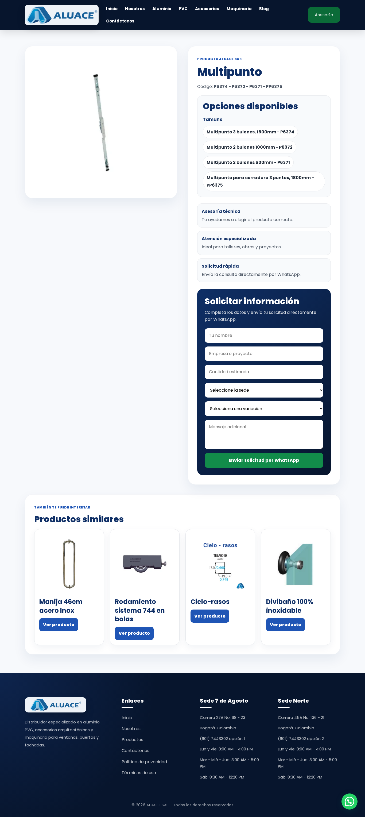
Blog (264, 8)
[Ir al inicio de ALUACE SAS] (62, 15)
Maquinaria (239, 8)
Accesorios (207, 8)
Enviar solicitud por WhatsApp (264, 460)
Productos (132, 740)
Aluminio (161, 8)
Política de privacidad (144, 762)
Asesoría (324, 15)
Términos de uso (139, 773)
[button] (349, 801)
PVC (183, 8)
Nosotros (135, 8)
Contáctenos (120, 21)
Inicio (112, 8)
